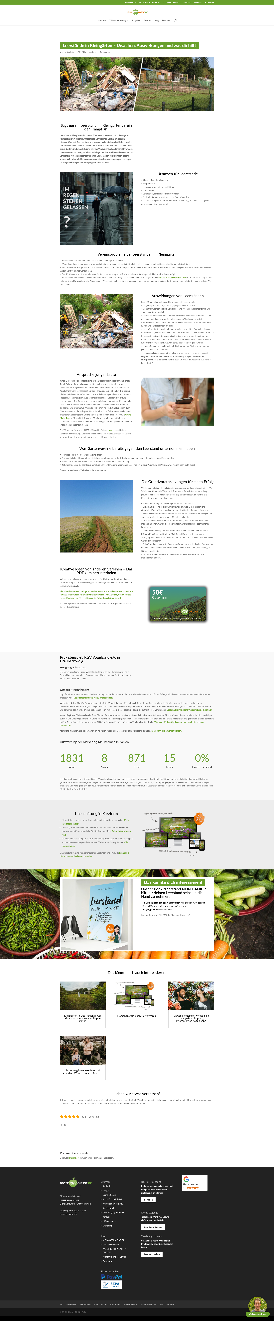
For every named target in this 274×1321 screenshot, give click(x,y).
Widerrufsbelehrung (131, 1304)
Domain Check (109, 1195)
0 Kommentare (104, 52)
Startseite (101, 21)
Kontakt (176, 2)
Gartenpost (107, 1261)
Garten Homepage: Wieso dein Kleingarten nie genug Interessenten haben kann (191, 1018)
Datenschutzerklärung (148, 1304)
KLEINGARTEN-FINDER (113, 1240)
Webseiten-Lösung (117, 21)
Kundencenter (130, 2)
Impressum (198, 2)
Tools (146, 21)
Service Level (108, 1208)
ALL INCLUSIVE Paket (112, 1199)
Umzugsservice (144, 2)
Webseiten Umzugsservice (114, 1204)
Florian (67, 52)
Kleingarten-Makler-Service (114, 1257)
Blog (157, 21)
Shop (169, 2)
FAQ (61, 1304)
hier (110, 430)
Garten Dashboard (111, 1244)
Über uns (166, 21)
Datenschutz (186, 2)
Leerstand (92, 52)
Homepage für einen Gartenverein (137, 1015)
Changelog (107, 1225)
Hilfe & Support (158, 2)
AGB (161, 1304)
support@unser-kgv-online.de (73, 1210)
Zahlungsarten (115, 1304)
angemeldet (74, 1158)
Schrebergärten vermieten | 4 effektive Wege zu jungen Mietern (82, 1071)
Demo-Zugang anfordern (113, 1212)
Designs (106, 1190)
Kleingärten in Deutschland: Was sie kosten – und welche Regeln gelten (82, 1018)
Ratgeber (136, 21)
